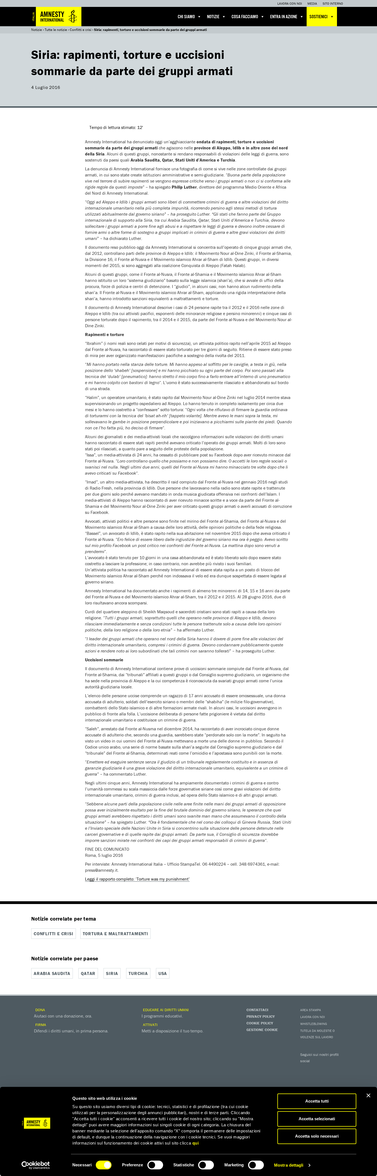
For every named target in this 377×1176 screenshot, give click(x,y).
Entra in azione (283, 17)
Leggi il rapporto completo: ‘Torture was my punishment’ (137, 879)
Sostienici (318, 17)
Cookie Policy (259, 1023)
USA (162, 973)
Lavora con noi (289, 3)
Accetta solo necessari (317, 1136)
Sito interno (333, 3)
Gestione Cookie (262, 1029)
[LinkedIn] (305, 1078)
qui (195, 1143)
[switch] (155, 1165)
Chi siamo (186, 17)
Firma (40, 1024)
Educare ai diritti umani (165, 1009)
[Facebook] (305, 1068)
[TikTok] (327, 1078)
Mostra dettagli (289, 1165)
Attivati (150, 1024)
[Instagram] (338, 1068)
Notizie (213, 17)
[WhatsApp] (316, 1078)
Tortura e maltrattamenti (115, 933)
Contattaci (257, 1009)
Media (312, 3)
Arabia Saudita (52, 973)
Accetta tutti (317, 1101)
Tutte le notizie (56, 29)
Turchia (138, 973)
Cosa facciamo (245, 17)
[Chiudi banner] (368, 1095)
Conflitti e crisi (80, 29)
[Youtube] (327, 1068)
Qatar (88, 973)
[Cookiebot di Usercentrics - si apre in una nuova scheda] (36, 1165)
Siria (112, 973)
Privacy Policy (260, 1016)
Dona (39, 1009)
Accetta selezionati (317, 1118)
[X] (316, 1068)
